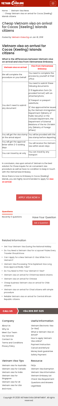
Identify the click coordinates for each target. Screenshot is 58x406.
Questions (7, 211)
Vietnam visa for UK (11, 382)
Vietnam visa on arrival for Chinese (20, 278)
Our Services (8, 335)
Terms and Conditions (12, 342)
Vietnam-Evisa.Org (20, 37)
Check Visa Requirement (42, 379)
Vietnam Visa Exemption (42, 368)
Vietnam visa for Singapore (10, 377)
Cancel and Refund (40, 347)
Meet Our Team (9, 332)
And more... (7, 388)
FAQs (33, 365)
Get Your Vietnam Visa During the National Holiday (27, 246)
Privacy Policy (8, 346)
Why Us (5, 329)
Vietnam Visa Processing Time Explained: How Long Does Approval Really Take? (28, 265)
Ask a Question (41, 222)
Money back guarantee (42, 351)
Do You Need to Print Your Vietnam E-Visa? (24, 271)
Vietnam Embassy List (41, 375)
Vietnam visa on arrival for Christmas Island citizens (28, 274)
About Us (6, 325)
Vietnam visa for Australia (14, 365)
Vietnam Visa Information (43, 372)
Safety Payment (38, 354)
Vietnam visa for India (12, 372)
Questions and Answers (42, 382)
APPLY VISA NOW (28, 197)
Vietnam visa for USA (12, 385)
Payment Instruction (40, 344)
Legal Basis (36, 385)
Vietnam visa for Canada (14, 368)
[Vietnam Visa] (12, 3)
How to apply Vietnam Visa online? (41, 339)
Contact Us (7, 339)
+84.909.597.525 (33, 311)
